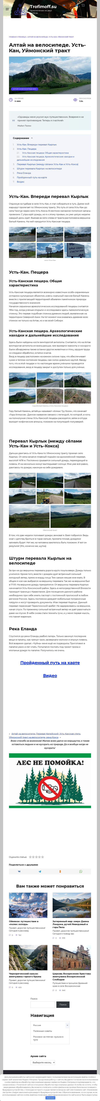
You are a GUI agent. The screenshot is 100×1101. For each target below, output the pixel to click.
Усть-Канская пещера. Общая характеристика (45, 153)
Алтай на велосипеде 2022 (24, 89)
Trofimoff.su (43, 6)
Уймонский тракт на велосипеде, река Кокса (33, 737)
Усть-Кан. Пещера (26, 149)
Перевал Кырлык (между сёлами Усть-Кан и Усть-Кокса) (47, 164)
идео (51, 675)
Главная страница (17, 37)
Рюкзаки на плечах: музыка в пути (48, 1038)
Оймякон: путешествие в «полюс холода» (23, 923)
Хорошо (50, 1098)
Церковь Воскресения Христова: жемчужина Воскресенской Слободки (72, 976)
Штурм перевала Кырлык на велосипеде (39, 168)
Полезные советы (42, 1031)
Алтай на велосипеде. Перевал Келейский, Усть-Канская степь (46, 734)
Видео (20, 182)
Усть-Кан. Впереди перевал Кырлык (37, 144)
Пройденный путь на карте (32, 177)
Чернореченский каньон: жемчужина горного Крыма (25, 975)
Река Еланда (24, 173)
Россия (37, 1025)
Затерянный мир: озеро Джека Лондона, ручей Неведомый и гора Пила (71, 924)
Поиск (34, 999)
